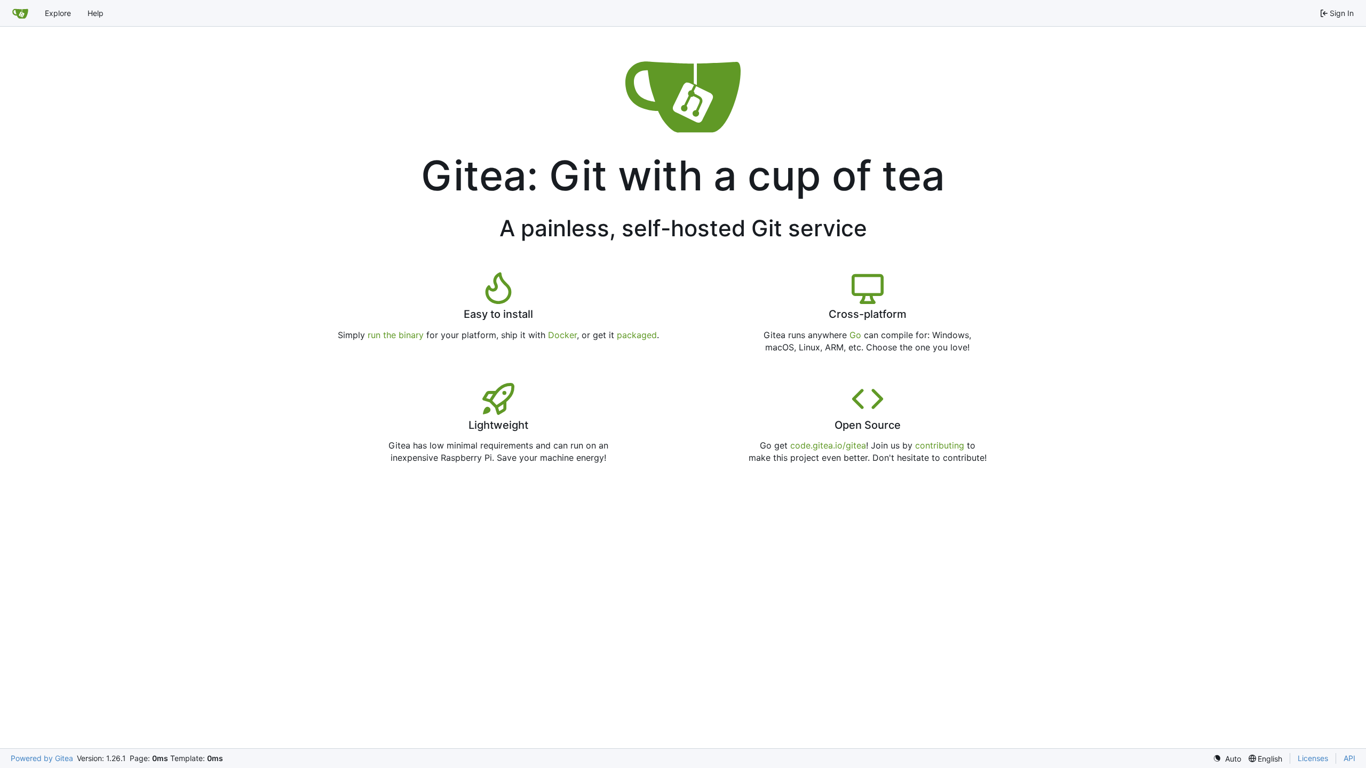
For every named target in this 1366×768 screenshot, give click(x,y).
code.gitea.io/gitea (828, 445)
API (1349, 758)
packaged (637, 335)
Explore (58, 13)
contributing (939, 445)
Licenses (1313, 758)
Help (96, 13)
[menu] (1227, 758)
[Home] (20, 13)
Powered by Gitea (42, 758)
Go (855, 335)
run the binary (396, 335)
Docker (562, 335)
